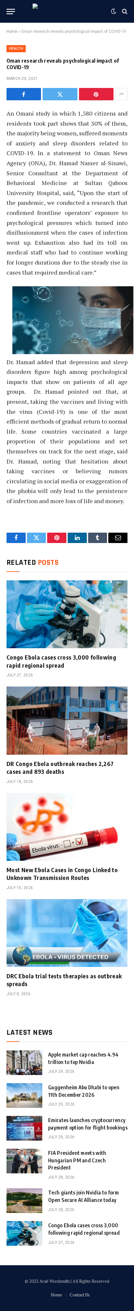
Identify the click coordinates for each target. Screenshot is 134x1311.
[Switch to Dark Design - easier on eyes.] (113, 11)
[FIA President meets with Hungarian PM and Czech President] (24, 1161)
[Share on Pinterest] (96, 94)
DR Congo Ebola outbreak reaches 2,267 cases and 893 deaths (60, 767)
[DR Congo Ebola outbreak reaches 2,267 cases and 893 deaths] (67, 720)
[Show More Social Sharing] (121, 94)
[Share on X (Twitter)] (60, 94)
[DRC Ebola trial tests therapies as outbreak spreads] (67, 933)
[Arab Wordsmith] (67, 11)
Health (16, 48)
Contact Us (80, 1295)
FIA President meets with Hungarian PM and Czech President (77, 1160)
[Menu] (11, 11)
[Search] (124, 11)
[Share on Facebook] (24, 94)
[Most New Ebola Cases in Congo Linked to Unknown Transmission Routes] (67, 827)
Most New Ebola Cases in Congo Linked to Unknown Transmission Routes (62, 873)
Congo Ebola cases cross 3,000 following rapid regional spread (61, 661)
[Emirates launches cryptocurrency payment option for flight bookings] (24, 1128)
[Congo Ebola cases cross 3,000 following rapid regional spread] (67, 614)
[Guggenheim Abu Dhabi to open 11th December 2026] (24, 1095)
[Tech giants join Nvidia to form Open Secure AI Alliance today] (24, 1200)
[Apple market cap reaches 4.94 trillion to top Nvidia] (24, 1062)
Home (12, 31)
